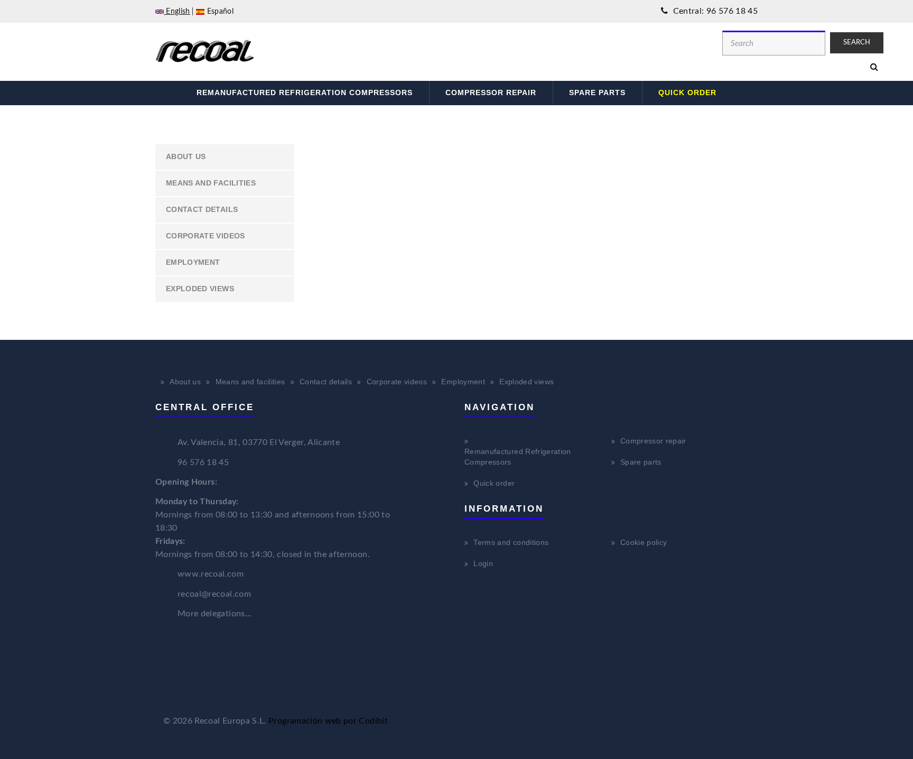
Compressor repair (490, 92)
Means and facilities (211, 183)
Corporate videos (205, 236)
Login (483, 563)
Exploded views (200, 288)
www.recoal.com (211, 574)
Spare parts (597, 92)
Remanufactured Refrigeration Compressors (305, 92)
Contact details (202, 209)
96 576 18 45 (203, 462)
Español (219, 11)
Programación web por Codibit (328, 721)
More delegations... (215, 613)
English (177, 11)
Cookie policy (643, 542)
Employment (193, 262)
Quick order (687, 92)
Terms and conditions (510, 542)
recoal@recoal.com (214, 594)
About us (186, 156)
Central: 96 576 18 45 (714, 11)
